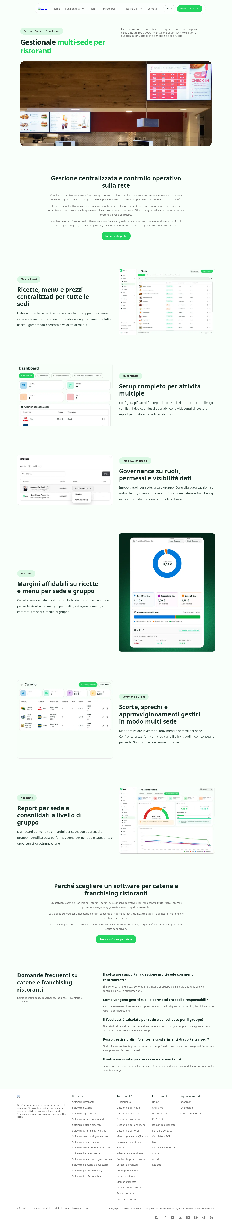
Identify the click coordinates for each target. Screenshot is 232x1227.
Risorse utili (131, 8)
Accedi (169, 8)
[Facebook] (156, 1217)
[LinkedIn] (188, 1217)
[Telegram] (203, 1217)
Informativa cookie (72, 1208)
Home (56, 8)
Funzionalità (72, 8)
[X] (180, 1217)
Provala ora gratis (190, 8)
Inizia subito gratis (116, 236)
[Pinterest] (195, 1217)
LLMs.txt (87, 1208)
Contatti (152, 8)
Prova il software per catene (116, 939)
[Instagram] (164, 1217)
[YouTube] (172, 1217)
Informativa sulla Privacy (28, 1208)
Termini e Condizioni (52, 1208)
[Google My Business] (211, 1217)
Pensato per (108, 8)
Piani (92, 8)
